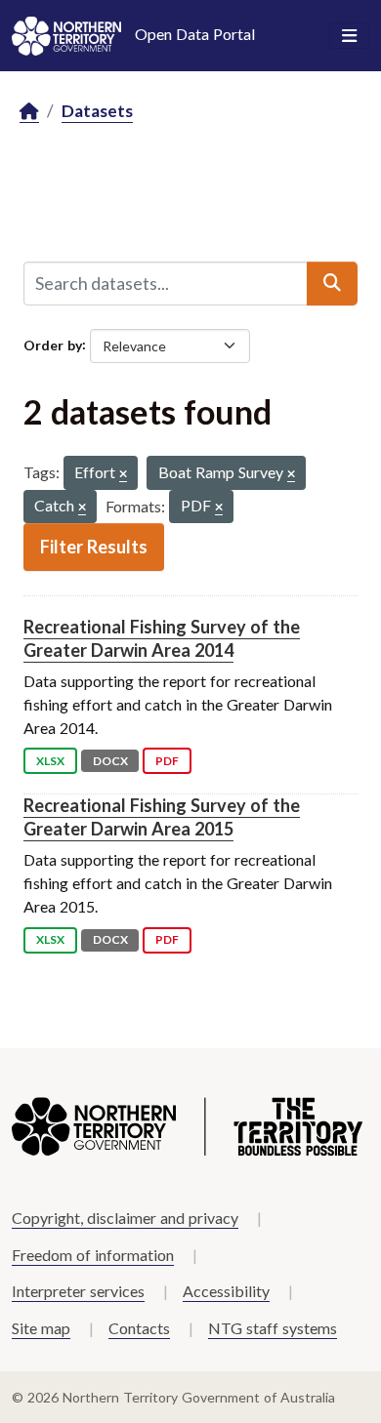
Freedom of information (93, 1254)
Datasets (97, 111)
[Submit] (332, 283)
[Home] (29, 112)
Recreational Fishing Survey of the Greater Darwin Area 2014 (161, 638)
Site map (41, 1328)
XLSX (50, 760)
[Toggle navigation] (349, 36)
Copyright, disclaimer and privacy (125, 1217)
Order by (52, 344)
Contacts (139, 1328)
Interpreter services (78, 1290)
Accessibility (226, 1290)
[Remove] (123, 475)
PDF (167, 760)
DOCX (110, 760)
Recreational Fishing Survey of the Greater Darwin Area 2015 (161, 816)
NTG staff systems (272, 1328)
